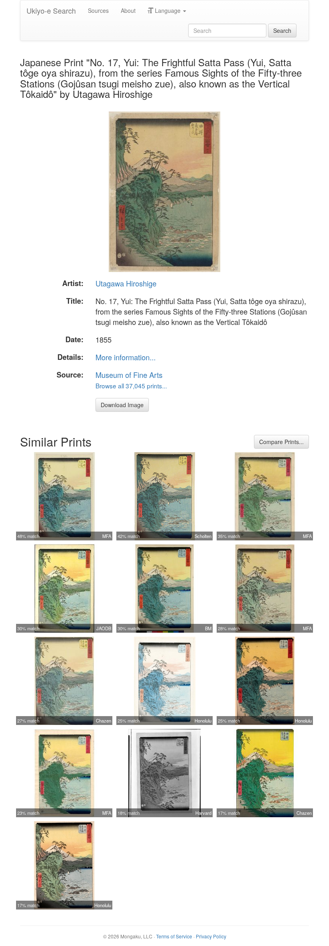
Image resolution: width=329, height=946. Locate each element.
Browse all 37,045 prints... (131, 385)
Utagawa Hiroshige (125, 283)
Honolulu (203, 720)
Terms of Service (174, 936)
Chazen (103, 720)
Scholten (203, 536)
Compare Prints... (281, 442)
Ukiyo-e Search (51, 10)
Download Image (122, 405)
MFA (106, 536)
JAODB (103, 628)
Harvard (203, 813)
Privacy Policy (211, 936)
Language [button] (168, 10)
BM (208, 628)
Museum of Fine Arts (128, 374)
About (128, 10)
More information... (125, 357)
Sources (98, 10)
